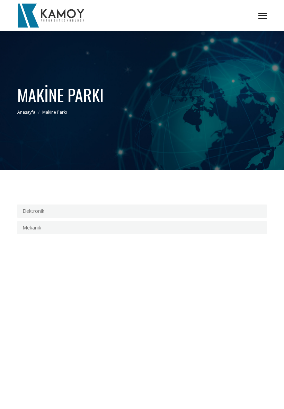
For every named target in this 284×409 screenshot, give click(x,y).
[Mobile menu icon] (262, 16)
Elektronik (33, 211)
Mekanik (32, 227)
